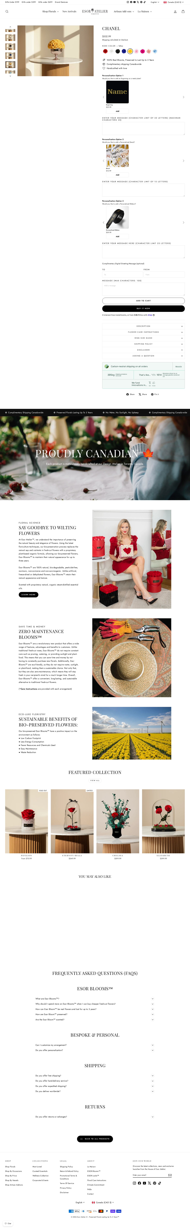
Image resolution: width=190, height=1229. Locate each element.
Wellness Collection (41, 1175)
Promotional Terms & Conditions (68, 1177)
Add (117, 111)
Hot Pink (142, 51)
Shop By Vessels (11, 1180)
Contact (90, 1194)
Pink (136, 51)
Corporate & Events (40, 1180)
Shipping (105, 39)
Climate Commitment (95, 1185)
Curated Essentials (40, 1171)
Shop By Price (11, 1175)
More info (179, 366)
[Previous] (104, 97)
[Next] (183, 97)
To (103, 269)
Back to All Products (96, 1139)
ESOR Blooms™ (93, 1171)
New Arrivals (69, 11)
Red (105, 51)
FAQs (89, 1189)
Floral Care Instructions (96, 1180)
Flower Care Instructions (143, 332)
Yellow (130, 51)
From (147, 269)
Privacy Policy (65, 1188)
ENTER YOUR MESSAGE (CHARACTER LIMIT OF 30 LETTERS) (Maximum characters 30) (141, 119)
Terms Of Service (67, 1183)
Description (143, 326)
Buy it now (143, 308)
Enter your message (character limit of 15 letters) (135, 182)
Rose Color (112, 46)
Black (117, 51)
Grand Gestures (61, 2)
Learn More (28, 594)
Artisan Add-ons (123, 11)
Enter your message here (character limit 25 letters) (136, 243)
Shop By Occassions (13, 1171)
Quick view (26, 850)
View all (95, 780)
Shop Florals (49, 11)
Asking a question (143, 356)
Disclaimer (143, 350)
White (111, 51)
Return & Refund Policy (69, 1171)
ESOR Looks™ (93, 1175)
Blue (124, 51)
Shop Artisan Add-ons (14, 1185)
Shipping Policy (143, 344)
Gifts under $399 (29, 2)
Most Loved (37, 1166)
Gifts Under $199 (12, 2)
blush (148, 51)
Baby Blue (155, 51)
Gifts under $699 (45, 2)
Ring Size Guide (144, 338)
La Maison (144, 11)
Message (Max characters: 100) (122, 281)
